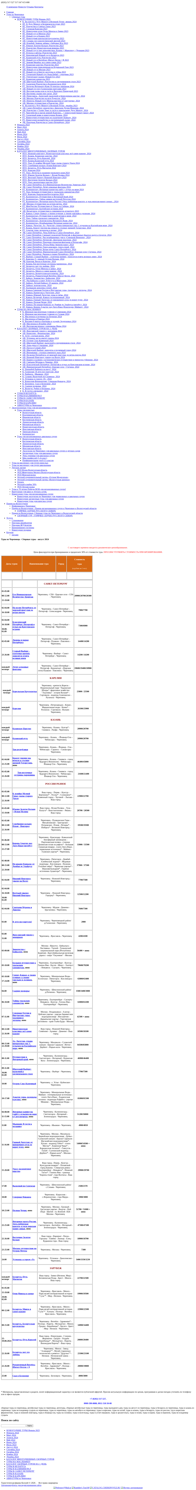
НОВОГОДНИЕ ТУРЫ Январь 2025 (33, 19)
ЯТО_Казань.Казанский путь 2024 (38, 161)
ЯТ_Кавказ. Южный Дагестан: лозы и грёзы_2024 (45, 295)
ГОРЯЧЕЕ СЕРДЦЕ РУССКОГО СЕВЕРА (36, 511)
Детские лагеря (19, 468)
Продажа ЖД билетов (22, 525)
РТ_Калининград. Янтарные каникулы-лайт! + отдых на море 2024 (53, 189)
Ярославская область (31, 429)
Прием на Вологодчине (17, 503)
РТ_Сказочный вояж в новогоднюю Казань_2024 (44, 115)
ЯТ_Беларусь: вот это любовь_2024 (38, 266)
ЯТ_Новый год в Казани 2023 (36, 36)
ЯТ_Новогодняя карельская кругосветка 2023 (43, 38)
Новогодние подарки (21, 530)
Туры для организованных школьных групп (37, 436)
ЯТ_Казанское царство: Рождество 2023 (40, 65)
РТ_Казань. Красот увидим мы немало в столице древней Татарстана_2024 (56, 228)
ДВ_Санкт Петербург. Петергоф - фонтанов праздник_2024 (49, 240)
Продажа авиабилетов (22, 523)
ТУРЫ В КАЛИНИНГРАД (29, 396)
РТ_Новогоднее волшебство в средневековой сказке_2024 (48, 120)
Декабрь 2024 (23, 149)
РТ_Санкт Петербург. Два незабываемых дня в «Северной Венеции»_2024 (56, 237)
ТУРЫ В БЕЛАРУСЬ (26, 393)
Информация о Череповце (23, 506)
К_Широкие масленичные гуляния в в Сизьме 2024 (45, 314)
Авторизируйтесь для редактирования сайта (21, 1485)
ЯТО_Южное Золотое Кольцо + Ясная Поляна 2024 (45, 175)
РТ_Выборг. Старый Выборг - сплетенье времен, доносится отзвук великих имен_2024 (62, 257)
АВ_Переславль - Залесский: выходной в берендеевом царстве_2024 (53, 96)
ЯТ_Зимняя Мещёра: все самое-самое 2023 (41, 62)
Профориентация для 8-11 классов (38, 460)
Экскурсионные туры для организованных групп (34, 408)
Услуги (9, 518)
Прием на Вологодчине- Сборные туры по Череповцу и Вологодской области (47, 513)
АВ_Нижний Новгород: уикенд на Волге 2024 (43, 357)
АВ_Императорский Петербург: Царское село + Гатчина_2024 (50, 367)
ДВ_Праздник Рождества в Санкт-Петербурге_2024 (46, 122)
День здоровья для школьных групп (38, 456)
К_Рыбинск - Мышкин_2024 (35, 374)
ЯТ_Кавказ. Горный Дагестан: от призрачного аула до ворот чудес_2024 (55, 300)
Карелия (17, 708)
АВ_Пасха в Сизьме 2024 (34, 348)
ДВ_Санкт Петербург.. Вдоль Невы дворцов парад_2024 (48, 245)
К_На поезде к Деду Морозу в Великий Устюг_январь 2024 (49, 22)
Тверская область (30, 432)
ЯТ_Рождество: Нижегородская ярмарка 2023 (43, 48)
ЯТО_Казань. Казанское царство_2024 (39, 156)
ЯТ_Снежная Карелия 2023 (34, 29)
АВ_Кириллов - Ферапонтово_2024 (38, 333)
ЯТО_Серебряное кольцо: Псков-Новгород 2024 (44, 165)
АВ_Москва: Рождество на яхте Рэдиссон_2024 (44, 98)
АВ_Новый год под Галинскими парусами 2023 (44, 89)
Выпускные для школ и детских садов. (29, 491)
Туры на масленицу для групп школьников (31, 465)
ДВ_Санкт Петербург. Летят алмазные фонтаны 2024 (46, 187)
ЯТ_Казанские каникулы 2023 (36, 79)
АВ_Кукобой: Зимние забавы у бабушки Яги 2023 (45, 43)
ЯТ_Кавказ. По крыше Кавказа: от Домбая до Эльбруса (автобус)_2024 (54, 304)
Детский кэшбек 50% (26, 484)
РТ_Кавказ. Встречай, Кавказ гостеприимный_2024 (46, 297)
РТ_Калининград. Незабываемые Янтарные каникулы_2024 (49, 223)
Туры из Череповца (15, 14)
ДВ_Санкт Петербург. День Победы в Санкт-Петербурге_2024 (50, 233)
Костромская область (31, 420)
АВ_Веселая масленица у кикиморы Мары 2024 (44, 326)
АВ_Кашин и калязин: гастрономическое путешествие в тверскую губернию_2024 (60, 360)
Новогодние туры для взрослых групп (34, 501)
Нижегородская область (33, 427)
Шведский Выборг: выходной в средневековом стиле (23, 1071)
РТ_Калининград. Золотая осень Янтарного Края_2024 (47, 221)
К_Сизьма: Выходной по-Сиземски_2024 (41, 376)
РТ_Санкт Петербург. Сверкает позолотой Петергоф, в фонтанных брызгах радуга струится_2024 (66, 235)
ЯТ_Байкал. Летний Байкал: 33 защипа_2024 (42, 283)
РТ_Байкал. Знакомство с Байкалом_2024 (41, 278)
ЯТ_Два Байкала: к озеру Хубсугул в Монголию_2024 (47, 280)
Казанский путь (20, 738)
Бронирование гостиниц (23, 527)
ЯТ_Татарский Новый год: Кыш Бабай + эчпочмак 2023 (48, 74)
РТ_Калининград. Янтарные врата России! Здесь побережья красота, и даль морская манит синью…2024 (70, 201)
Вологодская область (31, 412)
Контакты (38, 7)
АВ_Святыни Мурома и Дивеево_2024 (40, 362)
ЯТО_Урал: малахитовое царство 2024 (39, 182)
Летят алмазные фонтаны (20, 668)
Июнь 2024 (22, 134)
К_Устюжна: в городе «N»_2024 (37, 379)
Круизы (9, 532)
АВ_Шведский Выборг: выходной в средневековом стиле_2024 (51, 343)
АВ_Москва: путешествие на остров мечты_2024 (44, 204)
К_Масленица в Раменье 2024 (36, 319)
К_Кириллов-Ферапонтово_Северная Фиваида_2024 (46, 381)
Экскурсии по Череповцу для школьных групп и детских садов (51, 451)
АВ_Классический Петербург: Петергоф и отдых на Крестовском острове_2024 (58, 364)
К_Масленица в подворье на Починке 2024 (42, 316)
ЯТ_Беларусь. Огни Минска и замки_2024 (41, 268)
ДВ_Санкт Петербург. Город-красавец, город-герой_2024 (48, 247)
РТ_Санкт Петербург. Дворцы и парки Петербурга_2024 (48, 254)
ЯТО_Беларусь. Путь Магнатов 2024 (39, 168)
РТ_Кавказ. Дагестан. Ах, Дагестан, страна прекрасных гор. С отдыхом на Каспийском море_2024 (67, 225)
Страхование (17, 520)
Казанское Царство (22, 728)
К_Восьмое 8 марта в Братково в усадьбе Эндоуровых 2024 (49, 321)
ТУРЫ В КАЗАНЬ (25, 400)
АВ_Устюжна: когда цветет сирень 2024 (40, 338)
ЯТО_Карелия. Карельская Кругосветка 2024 (43, 194)
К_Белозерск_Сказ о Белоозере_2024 (39, 384)
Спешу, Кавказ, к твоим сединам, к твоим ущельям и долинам (24, 977)
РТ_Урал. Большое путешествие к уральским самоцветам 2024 (50, 192)
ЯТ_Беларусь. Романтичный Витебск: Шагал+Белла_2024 (48, 276)
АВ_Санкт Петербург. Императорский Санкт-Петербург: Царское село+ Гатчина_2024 (61, 252)
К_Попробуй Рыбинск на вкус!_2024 (39, 369)
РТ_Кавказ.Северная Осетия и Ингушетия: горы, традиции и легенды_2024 (57, 290)
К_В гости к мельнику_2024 (35, 391)
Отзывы (30, 7)
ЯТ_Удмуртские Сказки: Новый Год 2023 (41, 77)
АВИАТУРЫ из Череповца (29, 405)
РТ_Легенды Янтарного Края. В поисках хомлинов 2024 (48, 86)
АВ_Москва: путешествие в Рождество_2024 (42, 103)
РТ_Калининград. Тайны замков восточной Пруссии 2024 (49, 199)
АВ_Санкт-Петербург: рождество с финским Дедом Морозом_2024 (53, 108)
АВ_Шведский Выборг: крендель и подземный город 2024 (49, 350)
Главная (10, 12)
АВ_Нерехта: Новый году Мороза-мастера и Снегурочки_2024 (51, 101)
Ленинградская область (33, 422)
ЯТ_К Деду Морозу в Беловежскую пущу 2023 (43, 24)
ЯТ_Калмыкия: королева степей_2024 (39, 288)
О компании (12, 7)
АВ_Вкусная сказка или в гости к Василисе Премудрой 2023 (50, 91)
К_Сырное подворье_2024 (34, 386)
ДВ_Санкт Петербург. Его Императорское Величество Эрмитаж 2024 (54, 185)
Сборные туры (18, 17)
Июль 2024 (22, 137)
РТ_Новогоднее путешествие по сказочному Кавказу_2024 (49, 117)
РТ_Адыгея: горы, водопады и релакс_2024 (42, 230)
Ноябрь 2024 (23, 146)
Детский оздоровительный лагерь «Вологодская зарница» (43, 480)
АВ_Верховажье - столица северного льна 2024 (44, 352)
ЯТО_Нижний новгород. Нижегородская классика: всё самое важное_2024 (56, 153)
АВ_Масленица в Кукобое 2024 (36, 324)
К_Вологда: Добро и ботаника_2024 (38, 388)
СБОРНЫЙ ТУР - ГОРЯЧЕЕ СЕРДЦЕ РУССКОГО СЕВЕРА (45, 515)
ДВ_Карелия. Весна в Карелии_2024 (39, 261)
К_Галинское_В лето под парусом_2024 (40, 372)
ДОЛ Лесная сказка (26, 487)
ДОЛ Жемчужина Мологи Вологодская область (38, 472)
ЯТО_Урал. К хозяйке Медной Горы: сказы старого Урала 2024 (51, 163)
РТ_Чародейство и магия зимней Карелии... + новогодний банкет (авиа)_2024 (58, 113)
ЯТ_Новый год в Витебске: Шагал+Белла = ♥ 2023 (45, 60)
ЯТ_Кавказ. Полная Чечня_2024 (37, 302)
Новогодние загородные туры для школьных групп (40, 499)
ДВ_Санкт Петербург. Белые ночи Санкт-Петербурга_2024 (49, 249)
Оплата (20, 482)
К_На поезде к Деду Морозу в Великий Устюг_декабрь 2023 (49, 105)
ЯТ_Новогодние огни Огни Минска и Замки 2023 (45, 31)
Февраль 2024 (23, 125)
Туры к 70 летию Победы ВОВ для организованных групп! (39, 489)
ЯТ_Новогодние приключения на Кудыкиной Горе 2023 (48, 67)
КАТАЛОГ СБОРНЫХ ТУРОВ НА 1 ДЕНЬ (37, 328)
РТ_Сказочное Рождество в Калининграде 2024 (44, 84)
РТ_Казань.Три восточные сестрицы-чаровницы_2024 (47, 264)
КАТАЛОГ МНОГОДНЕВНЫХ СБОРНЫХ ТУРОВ (41, 151)
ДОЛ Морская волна (26, 475)
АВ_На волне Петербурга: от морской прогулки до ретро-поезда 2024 (54, 355)
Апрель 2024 (23, 129)
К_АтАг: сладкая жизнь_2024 (35, 336)
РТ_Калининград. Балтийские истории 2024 (42, 209)
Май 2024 (21, 132)
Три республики (20, 749)
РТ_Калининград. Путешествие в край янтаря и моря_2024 (49, 216)
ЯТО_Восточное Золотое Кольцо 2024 (39, 180)
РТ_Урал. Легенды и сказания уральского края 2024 (46, 173)
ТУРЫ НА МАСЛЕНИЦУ (29, 309)
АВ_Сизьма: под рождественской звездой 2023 (43, 41)
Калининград (28, 434)
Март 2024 (22, 127)
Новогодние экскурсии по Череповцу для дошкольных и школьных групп (51, 496)
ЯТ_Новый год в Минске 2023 (36, 34)
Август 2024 (22, 139)
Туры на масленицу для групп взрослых (30, 463)
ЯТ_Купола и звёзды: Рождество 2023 (39, 53)
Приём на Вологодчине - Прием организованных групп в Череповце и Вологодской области (54, 508)
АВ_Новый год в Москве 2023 (36, 69)
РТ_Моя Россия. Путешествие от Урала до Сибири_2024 (48, 206)
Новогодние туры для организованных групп (32, 494)
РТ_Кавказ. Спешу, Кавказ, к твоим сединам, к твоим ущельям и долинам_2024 (58, 213)
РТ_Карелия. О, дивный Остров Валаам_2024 (43, 259)
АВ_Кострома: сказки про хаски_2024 (39, 93)
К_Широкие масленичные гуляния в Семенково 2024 (46, 312)
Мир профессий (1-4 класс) (34, 458)
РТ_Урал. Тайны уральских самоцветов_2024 (43, 218)
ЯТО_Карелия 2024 (31, 170)
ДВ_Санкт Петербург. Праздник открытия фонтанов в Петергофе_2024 (54, 242)
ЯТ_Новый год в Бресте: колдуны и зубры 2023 (44, 72)
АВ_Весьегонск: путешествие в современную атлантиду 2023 (50, 211)
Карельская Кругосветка (25, 691)
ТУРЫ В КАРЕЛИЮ (26, 403)
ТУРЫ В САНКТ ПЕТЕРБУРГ (31, 398)
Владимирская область (32, 415)
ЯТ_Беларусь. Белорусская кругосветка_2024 (43, 273)
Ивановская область (31, 417)
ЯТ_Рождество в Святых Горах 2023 (39, 26)
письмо (15, 535)
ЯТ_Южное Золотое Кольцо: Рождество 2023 (43, 45)
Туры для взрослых (26, 410)
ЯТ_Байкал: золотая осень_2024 (36, 285)
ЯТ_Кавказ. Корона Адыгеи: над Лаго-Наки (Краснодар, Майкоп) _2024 (55, 307)
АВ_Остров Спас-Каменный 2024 (37, 340)
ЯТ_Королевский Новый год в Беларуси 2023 (43, 55)
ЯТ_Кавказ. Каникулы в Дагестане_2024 (41, 292)
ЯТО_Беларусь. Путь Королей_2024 (38, 158)
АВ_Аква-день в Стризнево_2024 (37, 345)
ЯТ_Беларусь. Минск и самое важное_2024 (42, 271)
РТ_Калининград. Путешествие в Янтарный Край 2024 (47, 197)
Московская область (31, 424)
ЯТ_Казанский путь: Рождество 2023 (39, 57)
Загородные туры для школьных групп (40, 453)
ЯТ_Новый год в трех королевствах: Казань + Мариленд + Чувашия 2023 (55, 50)
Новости (22, 7)
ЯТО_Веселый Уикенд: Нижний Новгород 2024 (44, 177)
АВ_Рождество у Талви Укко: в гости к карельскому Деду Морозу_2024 (55, 110)
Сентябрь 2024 (23, 141)
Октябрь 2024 (23, 144)
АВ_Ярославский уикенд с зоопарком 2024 (42, 331)
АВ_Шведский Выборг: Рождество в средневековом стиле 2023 (51, 81)
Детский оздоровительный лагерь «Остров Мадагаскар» (42, 477)
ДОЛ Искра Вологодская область (32, 470)
